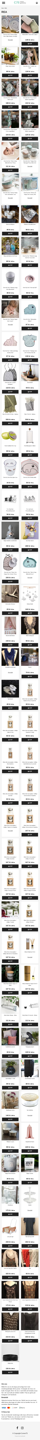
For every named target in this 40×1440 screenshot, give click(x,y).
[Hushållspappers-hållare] (30, 435)
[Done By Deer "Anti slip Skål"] (30, 277)
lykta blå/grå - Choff (10, 1078)
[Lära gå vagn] (10, 1226)
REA (6, 8)
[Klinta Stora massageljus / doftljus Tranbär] (10, 910)
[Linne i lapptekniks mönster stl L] (30, 1290)
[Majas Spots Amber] (10, 56)
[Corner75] (20, 3)
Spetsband (10, 698)
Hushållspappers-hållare (30, 445)
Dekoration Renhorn (10, 604)
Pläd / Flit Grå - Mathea (29, 414)
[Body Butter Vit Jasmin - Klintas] (30, 1005)
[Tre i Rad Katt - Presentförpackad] (10, 499)
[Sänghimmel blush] (30, 1131)
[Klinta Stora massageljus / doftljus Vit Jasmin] (30, 847)
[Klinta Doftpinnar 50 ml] (30, 942)
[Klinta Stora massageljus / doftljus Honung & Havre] (10, 878)
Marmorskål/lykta (10, 224)
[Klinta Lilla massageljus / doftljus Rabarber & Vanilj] (30, 720)
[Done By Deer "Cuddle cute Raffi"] (30, 56)
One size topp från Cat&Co (10, 1268)
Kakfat (29, 1205)
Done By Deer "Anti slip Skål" (30, 287)
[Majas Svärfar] (30, 1163)
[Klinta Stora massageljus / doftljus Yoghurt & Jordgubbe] (10, 815)
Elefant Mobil (30, 604)
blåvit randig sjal (30, 635)
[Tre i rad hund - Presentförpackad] (30, 499)
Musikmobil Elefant (10, 635)
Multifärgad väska (10, 1110)
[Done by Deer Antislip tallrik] (30, 467)
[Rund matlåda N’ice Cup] (10, 435)
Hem (2, 8)
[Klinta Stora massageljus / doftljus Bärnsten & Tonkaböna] (10, 942)
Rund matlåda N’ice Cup (10, 445)
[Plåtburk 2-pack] (10, 1131)
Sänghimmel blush (30, 1141)
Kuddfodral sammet (10, 1046)
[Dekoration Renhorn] (10, 594)
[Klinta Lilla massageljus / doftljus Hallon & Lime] (10, 720)
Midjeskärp (10, 1363)
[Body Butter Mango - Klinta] (10, 1005)
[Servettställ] (30, 372)
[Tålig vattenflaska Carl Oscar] (10, 246)
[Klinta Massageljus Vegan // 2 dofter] (10, 973)
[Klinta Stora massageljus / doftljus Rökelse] (30, 910)
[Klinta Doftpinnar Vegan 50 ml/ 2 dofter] (30, 973)
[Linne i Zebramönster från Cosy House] (10, 1290)
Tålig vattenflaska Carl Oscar (10, 256)
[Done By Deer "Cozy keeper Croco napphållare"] (10, 119)
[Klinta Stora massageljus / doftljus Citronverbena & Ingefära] (30, 815)
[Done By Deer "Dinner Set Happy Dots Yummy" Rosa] (10, 562)
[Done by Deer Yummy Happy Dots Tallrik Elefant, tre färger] (10, 24)
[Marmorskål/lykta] (10, 214)
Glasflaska (10, 1205)
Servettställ (29, 382)
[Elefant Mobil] (30, 594)
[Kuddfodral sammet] (10, 1036)
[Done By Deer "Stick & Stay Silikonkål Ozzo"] (30, 562)
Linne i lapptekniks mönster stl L (29, 1300)
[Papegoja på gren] (30, 1036)
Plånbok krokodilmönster (30, 224)
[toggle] (3, 2)
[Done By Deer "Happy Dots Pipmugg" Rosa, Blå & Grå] (30, 151)
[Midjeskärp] (10, 1353)
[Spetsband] (10, 688)
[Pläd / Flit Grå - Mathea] (30, 404)
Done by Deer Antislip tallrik (29, 477)
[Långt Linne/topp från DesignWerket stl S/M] (30, 1321)
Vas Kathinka (30, 1110)
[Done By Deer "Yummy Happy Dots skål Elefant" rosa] (10, 182)
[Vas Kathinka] (30, 1100)
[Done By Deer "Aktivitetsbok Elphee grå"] (10, 87)
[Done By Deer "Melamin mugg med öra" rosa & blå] (30, 246)
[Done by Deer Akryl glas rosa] (10, 467)
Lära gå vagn (10, 1236)
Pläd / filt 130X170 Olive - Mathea (10, 414)
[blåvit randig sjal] (30, 625)
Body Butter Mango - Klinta (10, 1015)
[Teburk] (30, 657)
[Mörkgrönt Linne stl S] (10, 1321)
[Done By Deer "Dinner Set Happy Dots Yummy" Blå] (30, 182)
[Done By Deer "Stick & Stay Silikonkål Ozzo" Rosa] (10, 151)
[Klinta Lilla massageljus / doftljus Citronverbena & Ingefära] (30, 783)
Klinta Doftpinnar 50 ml (30, 952)
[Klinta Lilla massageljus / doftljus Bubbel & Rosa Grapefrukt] (30, 688)
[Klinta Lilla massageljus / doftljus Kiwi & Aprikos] (10, 752)
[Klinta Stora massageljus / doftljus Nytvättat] (10, 847)
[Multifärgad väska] (10, 1100)
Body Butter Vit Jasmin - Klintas (29, 1015)
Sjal (30, 1268)
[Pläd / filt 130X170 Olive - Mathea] (10, 404)
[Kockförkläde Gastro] (30, 1068)
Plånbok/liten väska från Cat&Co (29, 34)
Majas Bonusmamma (10, 1173)
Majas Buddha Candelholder (10, 540)
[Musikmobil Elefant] (10, 625)
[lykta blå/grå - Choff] (10, 1068)
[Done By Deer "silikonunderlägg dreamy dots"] (10, 340)
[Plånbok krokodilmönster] (30, 214)
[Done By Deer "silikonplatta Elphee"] (30, 309)
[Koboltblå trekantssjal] (10, 657)
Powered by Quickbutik (20, 1436)
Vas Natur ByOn (30, 540)
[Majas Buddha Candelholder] (10, 530)
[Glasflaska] (10, 1195)
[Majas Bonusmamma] (10, 1163)
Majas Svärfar (30, 1173)
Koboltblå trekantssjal (10, 667)
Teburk (29, 667)
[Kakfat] (30, 1195)
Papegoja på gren (30, 1046)
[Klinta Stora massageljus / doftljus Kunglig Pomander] (30, 878)
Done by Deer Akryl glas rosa (10, 477)
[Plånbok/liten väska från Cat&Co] (30, 24)
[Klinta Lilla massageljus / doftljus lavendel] (10, 783)
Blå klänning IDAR (30, 1236)
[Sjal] (30, 1258)
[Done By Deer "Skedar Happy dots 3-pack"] (10, 309)
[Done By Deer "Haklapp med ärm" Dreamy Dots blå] (30, 340)
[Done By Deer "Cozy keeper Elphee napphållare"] (30, 87)
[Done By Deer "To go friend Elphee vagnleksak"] (30, 119)
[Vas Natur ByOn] (30, 530)
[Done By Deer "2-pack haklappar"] (10, 372)
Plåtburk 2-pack (10, 1141)
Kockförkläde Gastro (30, 1078)
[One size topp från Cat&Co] (10, 1258)
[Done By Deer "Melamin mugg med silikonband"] (10, 277)
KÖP (30, 43)
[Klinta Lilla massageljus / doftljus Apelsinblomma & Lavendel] (30, 752)
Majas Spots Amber (10, 66)
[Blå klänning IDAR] (30, 1226)
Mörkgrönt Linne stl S (10, 1331)
